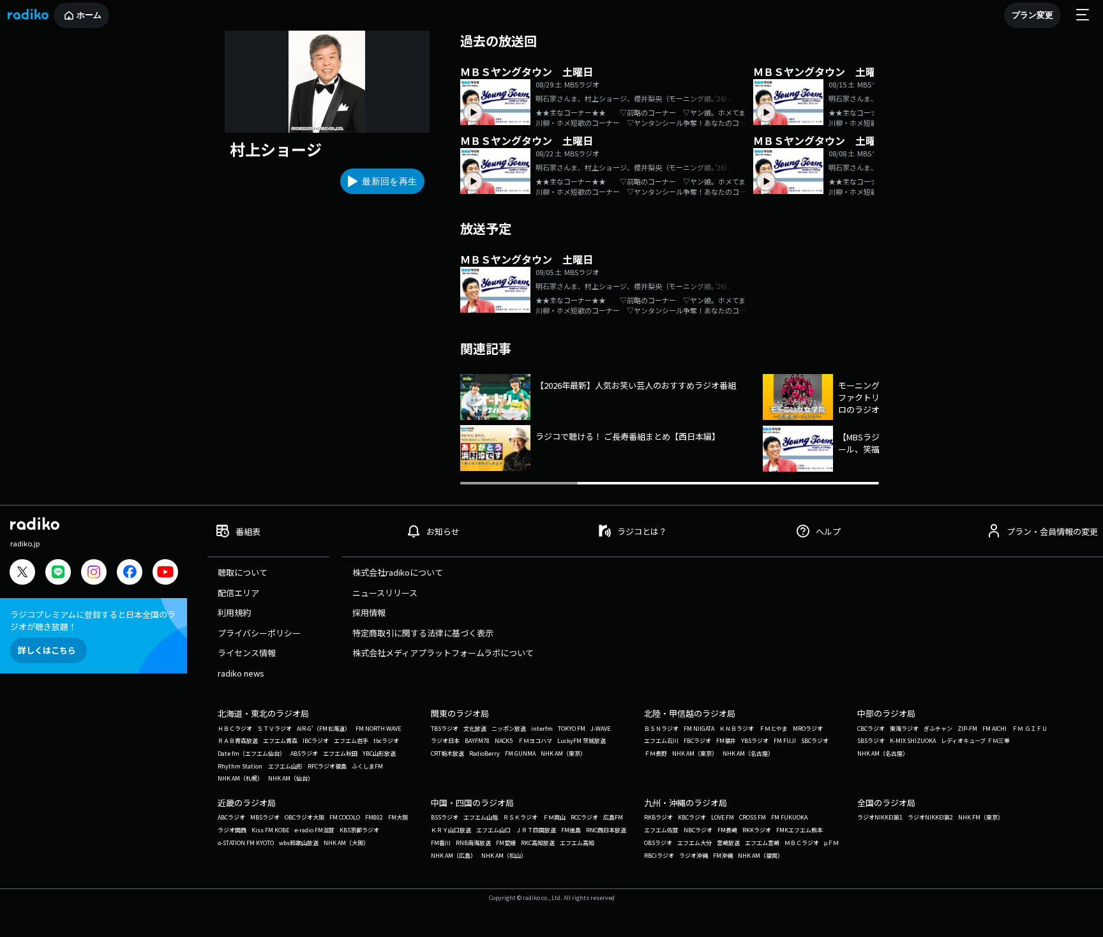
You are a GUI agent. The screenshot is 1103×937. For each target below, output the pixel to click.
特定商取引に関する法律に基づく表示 (422, 633)
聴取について (242, 572)
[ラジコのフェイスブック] (129, 573)
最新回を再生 (389, 181)
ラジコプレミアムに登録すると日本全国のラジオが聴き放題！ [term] (93, 620)
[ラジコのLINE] (58, 573)
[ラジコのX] (22, 573)
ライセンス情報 (247, 653)
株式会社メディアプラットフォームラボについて (443, 653)
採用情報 (369, 612)
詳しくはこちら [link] (47, 650)
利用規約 (234, 612)
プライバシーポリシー (259, 633)
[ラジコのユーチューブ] (165, 573)
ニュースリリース (384, 593)
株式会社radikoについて (397, 572)
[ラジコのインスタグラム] (94, 572)
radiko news (241, 673)
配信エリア (238, 593)
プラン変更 (1032, 15)
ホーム (89, 15)
